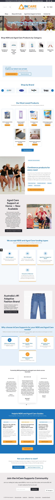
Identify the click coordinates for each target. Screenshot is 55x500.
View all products (28, 150)
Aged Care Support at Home (32, 14)
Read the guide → (9, 441)
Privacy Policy (38, 497)
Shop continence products (36, 189)
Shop (6, 14)
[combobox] (7, 7)
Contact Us (47, 14)
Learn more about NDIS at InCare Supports (27, 245)
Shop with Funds (17, 14)
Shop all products (25, 74)
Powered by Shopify (46, 497)
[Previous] (47, 30)
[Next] (51, 30)
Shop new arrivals (12, 74)
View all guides (27, 448)
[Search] (10, 7)
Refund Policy (31, 497)
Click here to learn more (37, 1)
